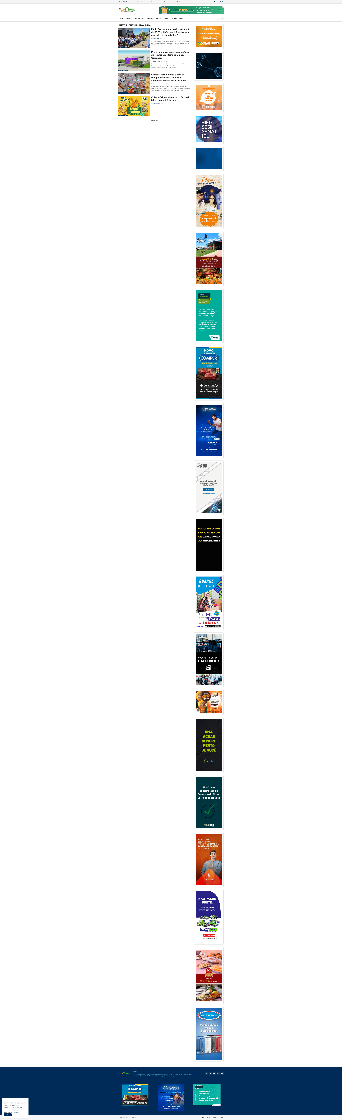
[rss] (223, 2)
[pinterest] (222, 1073)
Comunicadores (139, 19)
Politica (174, 19)
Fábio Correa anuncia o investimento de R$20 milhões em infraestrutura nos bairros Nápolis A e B (170, 32)
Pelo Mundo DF (133, 1117)
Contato (214, 1117)
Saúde (181, 19)
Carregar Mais (154, 120)
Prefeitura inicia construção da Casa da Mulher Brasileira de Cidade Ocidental (170, 54)
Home (122, 19)
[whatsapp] (212, 2)
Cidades (166, 19)
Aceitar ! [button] (7, 1115)
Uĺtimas (149, 19)
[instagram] (217, 2)
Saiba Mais (15, 1112)
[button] (217, 19)
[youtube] (214, 2)
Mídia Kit (221, 1117)
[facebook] (206, 1073)
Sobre (128, 19)
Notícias (158, 19)
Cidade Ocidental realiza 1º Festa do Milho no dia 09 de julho (170, 99)
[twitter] (220, 2)
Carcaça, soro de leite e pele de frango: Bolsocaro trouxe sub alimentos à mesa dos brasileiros (168, 77)
